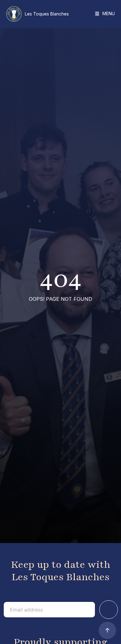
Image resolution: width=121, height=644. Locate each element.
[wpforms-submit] (108, 609)
